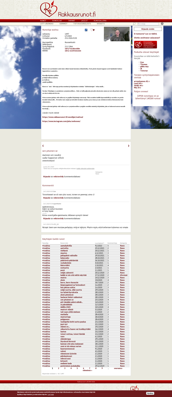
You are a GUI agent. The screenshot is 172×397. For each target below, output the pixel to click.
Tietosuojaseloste (82, 24)
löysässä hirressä (67, 341)
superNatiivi (57, 204)
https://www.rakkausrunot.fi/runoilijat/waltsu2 (62, 117)
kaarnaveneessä (67, 349)
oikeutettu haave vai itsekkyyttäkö (75, 329)
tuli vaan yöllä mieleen (70, 312)
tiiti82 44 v (138, 85)
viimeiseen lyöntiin (68, 354)
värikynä (64, 251)
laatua (63, 332)
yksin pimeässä (66, 295)
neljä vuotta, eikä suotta (71, 290)
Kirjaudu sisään (147, 29)
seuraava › (118, 368)
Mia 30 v (137, 88)
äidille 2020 (65, 307)
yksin (62, 280)
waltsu (47, 246)
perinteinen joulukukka (70, 366)
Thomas (143, 64)
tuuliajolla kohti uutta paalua (73, 322)
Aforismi (123, 275)
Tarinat (71, 21)
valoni (63, 351)
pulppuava (64, 319)
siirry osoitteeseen (73, 51)
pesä (62, 270)
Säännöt (63, 24)
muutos (63, 253)
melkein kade (66, 363)
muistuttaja (65, 317)
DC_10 (56, 224)
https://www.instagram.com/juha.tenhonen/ (61, 121)
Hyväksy (150, 393)
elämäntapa (65, 339)
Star (54, 191)
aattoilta (64, 248)
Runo (97, 174)
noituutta (64, 268)
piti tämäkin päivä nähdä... (71, 302)
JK (141, 69)
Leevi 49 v (138, 83)
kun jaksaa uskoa (67, 287)
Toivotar (144, 71)
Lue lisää (51, 394)
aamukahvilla (66, 246)
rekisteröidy (58, 176)
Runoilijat (57, 21)
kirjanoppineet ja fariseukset (72, 285)
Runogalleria (100, 21)
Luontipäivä (99, 243)
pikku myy (144, 66)
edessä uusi (65, 359)
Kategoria (123, 243)
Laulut (84, 21)
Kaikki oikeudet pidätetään (85, 168)
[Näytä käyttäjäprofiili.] (117, 40)
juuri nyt (64, 324)
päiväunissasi (66, 356)
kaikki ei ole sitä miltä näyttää (73, 275)
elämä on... (65, 327)
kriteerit (64, 361)
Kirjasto (101, 24)
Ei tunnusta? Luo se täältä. (145, 34)
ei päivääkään (66, 305)
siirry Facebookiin (72, 49)
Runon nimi (64, 243)
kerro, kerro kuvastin (69, 282)
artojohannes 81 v (142, 81)
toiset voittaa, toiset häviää (72, 334)
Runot (43, 21)
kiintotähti (65, 265)
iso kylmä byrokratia (69, 292)
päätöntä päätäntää (69, 260)
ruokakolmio (65, 263)
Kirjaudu (46, 176)
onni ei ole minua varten (70, 346)
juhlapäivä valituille (68, 255)
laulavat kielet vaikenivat (71, 297)
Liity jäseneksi (46, 24)
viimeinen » (87, 370)
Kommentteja (112, 243)
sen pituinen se (66, 300)
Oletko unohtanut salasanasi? (147, 38)
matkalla (64, 314)
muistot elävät (66, 309)
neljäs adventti (66, 273)
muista (63, 278)
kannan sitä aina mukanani (71, 344)
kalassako (64, 258)
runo (62, 336)
